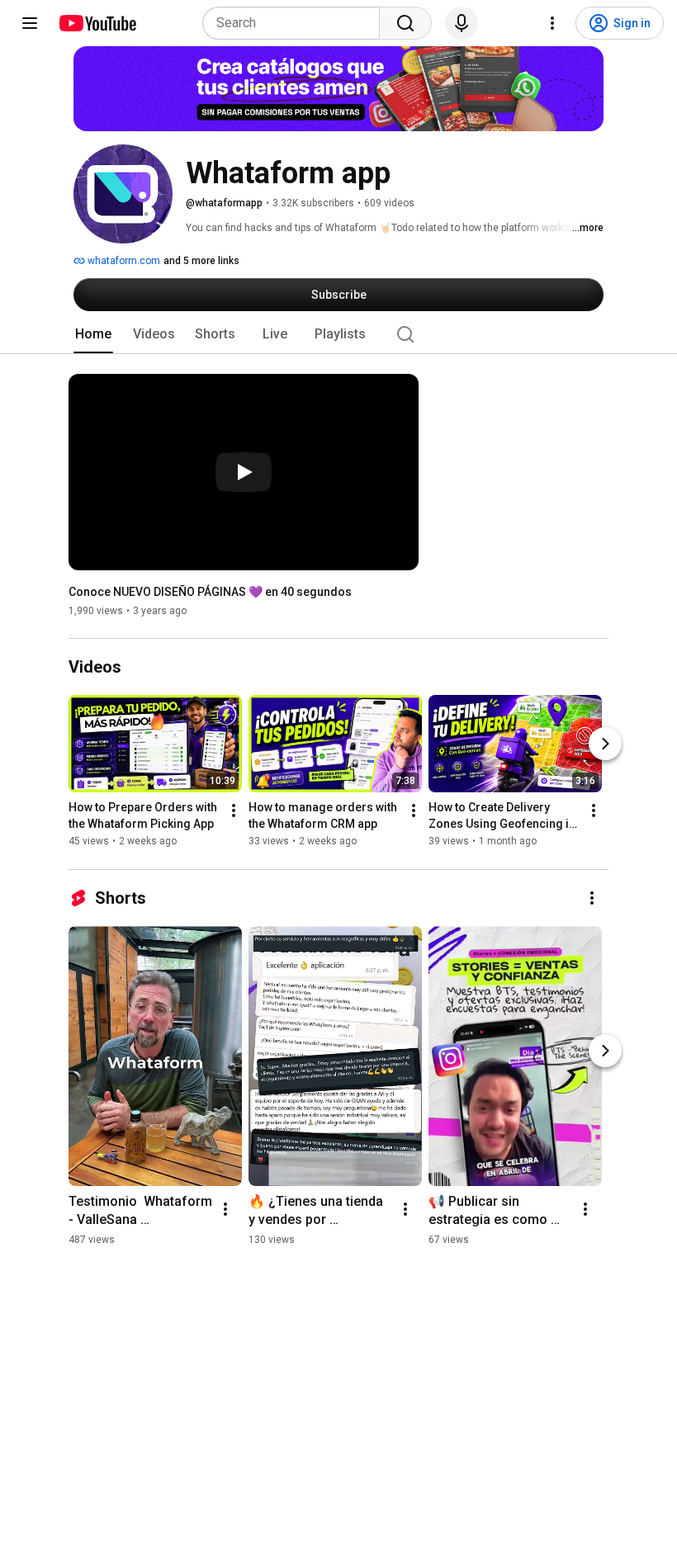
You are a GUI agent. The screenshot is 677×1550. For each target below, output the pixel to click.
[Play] (243, 472)
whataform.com (122, 261)
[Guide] (30, 23)
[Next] (605, 744)
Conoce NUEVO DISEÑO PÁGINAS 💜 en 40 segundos (210, 591)
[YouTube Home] (97, 23)
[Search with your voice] (461, 23)
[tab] (93, 334)
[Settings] (552, 23)
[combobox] (296, 23)
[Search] (405, 23)
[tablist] (338, 334)
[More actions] (233, 811)
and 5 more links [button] (201, 261)
